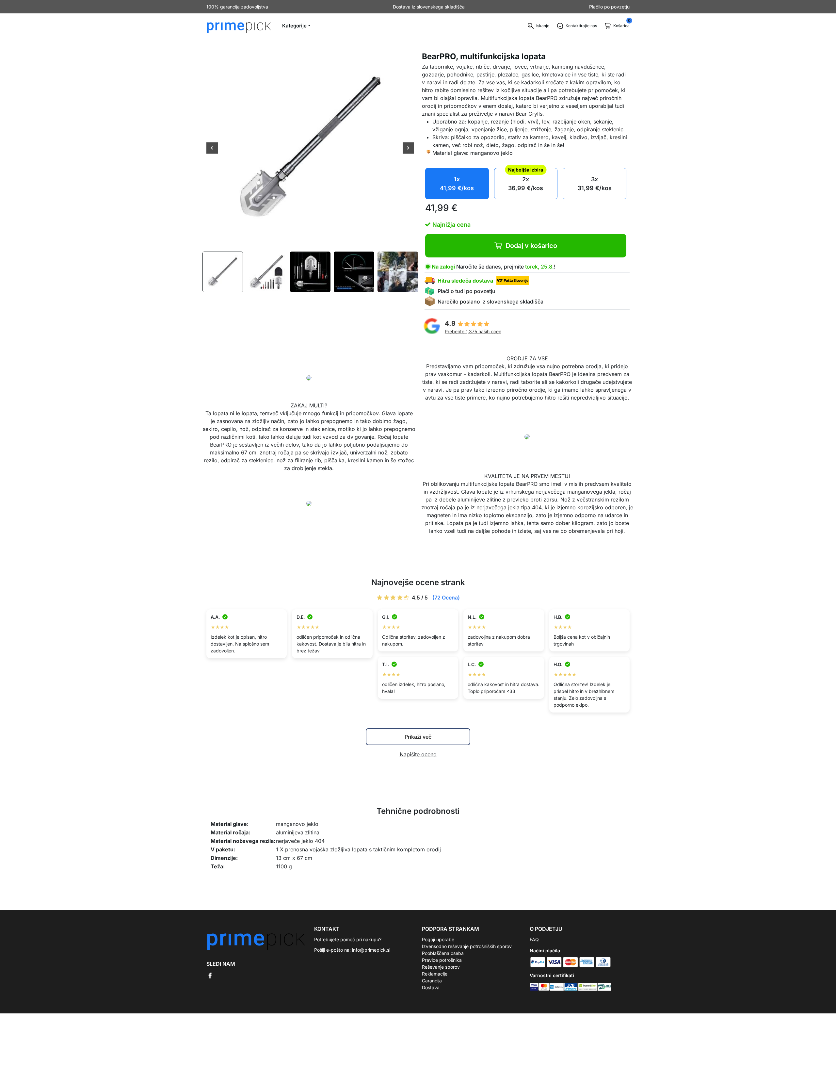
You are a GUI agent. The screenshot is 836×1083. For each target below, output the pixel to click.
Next (408, 148)
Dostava (431, 987)
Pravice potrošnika (442, 960)
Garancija (432, 980)
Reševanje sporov (441, 967)
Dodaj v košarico (531, 246)
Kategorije (294, 26)
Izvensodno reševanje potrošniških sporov (467, 946)
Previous (212, 148)
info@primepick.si (371, 950)
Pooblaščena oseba (443, 953)
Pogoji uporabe (438, 939)
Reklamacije (434, 973)
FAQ (534, 939)
